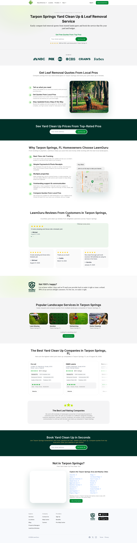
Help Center (45, 519)
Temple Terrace (73, 480)
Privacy (107, 537)
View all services (68, 336)
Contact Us (45, 516)
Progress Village (74, 493)
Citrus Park (72, 474)
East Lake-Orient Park (75, 478)
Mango (92, 474)
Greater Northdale (94, 489)
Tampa (71, 476)
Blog (30, 522)
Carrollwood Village (95, 476)
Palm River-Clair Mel (75, 484)
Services (31, 516)
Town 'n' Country (94, 478)
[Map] (48, 487)
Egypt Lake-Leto (74, 482)
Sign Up (58, 516)
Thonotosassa (93, 487)
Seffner (92, 484)
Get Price (80, 39)
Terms (101, 537)
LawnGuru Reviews (34, 528)
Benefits (58, 519)
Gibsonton (92, 480)
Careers (44, 522)
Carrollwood (73, 487)
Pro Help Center (60, 522)
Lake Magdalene (74, 491)
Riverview (92, 491)
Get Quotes (80, 447)
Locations (56, 12)
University (72, 489)
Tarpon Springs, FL (69, 12)
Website (34, 391)
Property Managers (34, 525)
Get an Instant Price (102, 2)
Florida (62, 12)
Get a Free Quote (76, 501)
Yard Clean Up (78, 12)
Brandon (92, 482)
